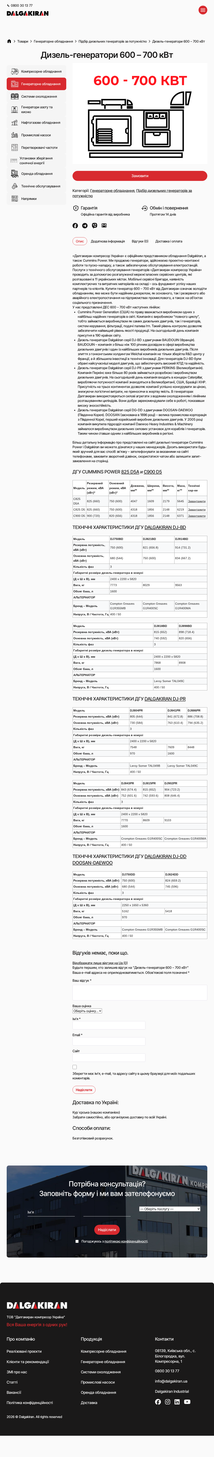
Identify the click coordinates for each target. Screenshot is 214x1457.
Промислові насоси (36, 135)
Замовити (139, 176)
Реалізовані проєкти (24, 1351)
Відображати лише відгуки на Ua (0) (100, 963)
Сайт (76, 1051)
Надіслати (107, 1229)
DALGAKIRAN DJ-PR (165, 698)
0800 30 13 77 (21, 5)
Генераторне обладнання (40, 84)
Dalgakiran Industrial (172, 1391)
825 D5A (130, 471)
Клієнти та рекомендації (28, 1362)
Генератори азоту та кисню (36, 109)
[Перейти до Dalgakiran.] (9, 41)
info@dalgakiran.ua (171, 1381)
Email (78, 1035)
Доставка (89, 1402)
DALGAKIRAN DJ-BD (165, 527)
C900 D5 (153, 471)
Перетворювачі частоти (39, 147)
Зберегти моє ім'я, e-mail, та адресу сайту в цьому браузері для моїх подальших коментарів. (134, 1075)
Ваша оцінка (82, 1006)
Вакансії (14, 1392)
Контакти (164, 1339)
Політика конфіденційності (30, 1402)
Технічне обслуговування (40, 186)
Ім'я (77, 1019)
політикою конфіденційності (125, 1241)
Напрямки (29, 199)
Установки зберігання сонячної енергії (36, 160)
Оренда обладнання (36, 174)
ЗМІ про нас (17, 1372)
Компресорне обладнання (41, 71)
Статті (12, 1382)
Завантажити (197, 501)
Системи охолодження (39, 96)
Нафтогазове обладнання (40, 122)
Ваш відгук (82, 980)
